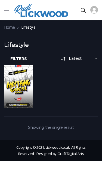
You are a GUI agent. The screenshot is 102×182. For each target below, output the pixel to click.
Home (9, 27)
